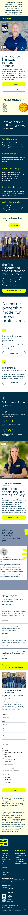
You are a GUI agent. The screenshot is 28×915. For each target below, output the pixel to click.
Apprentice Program (5, 856)
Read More (5, 620)
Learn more (14, 225)
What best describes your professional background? (11, 749)
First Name (4, 714)
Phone (3, 728)
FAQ (3, 864)
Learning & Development (19, 858)
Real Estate (8, 756)
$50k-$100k (8, 780)
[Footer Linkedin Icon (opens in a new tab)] (12, 893)
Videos (4, 874)
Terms (3, 907)
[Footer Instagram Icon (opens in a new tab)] (6, 893)
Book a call (14, 84)
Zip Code (4, 742)
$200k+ (7, 785)
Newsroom (5, 872)
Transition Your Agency (6, 860)
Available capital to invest (8, 775)
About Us (5, 870)
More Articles (7, 604)
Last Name (4, 721)
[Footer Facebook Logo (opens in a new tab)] (2, 893)
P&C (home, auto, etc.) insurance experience (12, 753)
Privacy (9, 907)
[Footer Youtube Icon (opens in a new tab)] (9, 893)
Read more (14, 353)
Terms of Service (14, 910)
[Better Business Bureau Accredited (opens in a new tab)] (7, 898)
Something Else (9, 764)
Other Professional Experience (9, 768)
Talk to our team (14, 517)
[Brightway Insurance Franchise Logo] (6, 19)
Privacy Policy (5, 910)
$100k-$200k (8, 782)
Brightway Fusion (20, 855)
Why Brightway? (20, 853)
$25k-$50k (8, 777)
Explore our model (14, 291)
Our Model (5, 853)
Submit (14, 790)
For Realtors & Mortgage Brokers (21, 863)
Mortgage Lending (10, 759)
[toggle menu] (25, 19)
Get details (14, 89)
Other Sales (8, 761)
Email (3, 735)
